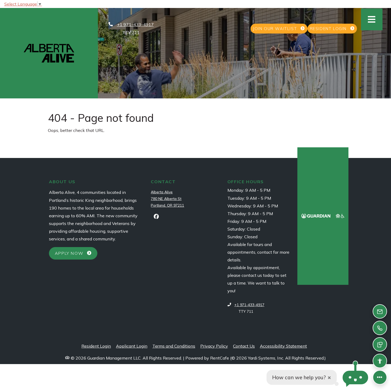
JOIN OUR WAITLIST (280, 28)
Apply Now (76, 253)
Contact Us (244, 346)
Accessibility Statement (283, 346)
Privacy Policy (214, 346)
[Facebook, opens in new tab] (156, 216)
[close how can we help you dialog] (329, 377)
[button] (355, 377)
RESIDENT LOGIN (333, 28)
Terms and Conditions (173, 346)
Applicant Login (131, 346)
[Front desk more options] (380, 377)
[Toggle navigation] (371, 19)
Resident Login (96, 346)
